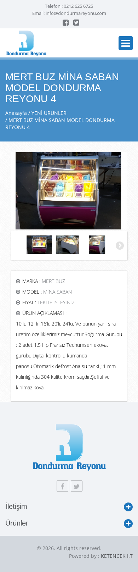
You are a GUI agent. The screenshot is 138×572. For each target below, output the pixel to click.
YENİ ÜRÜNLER (49, 113)
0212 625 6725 (78, 6)
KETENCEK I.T (117, 555)
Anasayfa (16, 113)
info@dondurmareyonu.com (76, 13)
